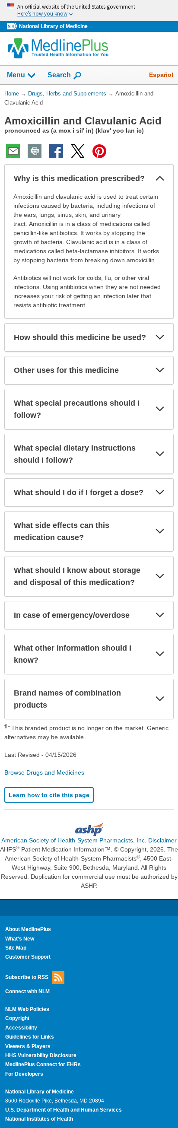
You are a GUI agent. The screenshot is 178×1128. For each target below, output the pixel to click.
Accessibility (21, 1028)
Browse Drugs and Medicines (44, 772)
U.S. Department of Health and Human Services (63, 1110)
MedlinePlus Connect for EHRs (43, 1064)
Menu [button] (16, 75)
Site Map (15, 948)
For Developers (24, 1074)
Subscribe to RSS (26, 977)
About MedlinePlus (28, 929)
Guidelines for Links (29, 1037)
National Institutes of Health (39, 1119)
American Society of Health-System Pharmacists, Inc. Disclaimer (89, 840)
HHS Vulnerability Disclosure (40, 1055)
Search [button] (59, 75)
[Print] (34, 151)
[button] (159, 178)
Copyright (17, 1018)
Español (161, 74)
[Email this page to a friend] (13, 151)
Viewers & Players (28, 1046)
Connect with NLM (27, 991)
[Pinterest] (99, 151)
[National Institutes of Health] (13, 26)
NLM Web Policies (27, 1009)
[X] (77, 151)
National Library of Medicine (53, 26)
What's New (19, 939)
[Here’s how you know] (89, 10)
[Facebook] (56, 151)
